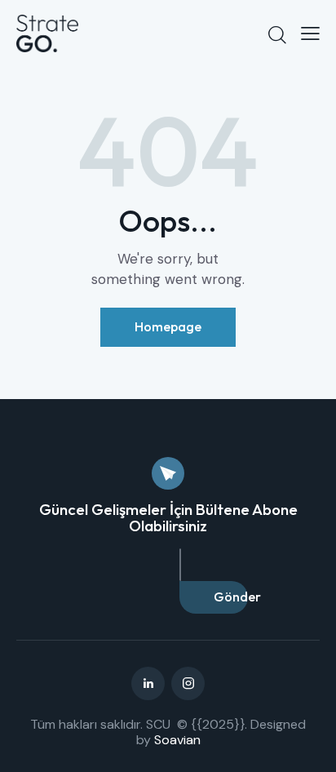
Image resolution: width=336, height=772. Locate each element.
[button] (310, 33)
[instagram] (188, 683)
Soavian (177, 739)
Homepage (168, 326)
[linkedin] (148, 683)
